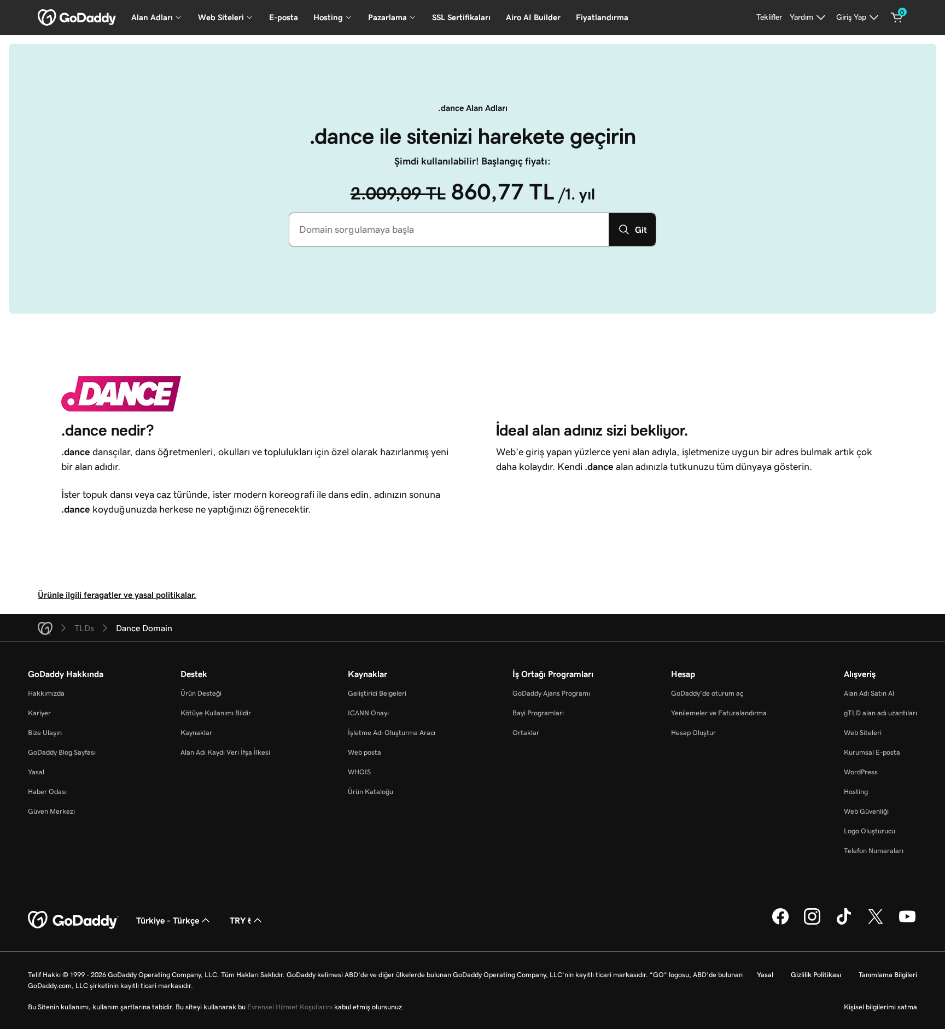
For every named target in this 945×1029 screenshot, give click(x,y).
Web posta (364, 752)
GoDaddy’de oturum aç (707, 693)
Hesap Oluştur (693, 732)
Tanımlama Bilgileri (888, 974)
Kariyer (39, 712)
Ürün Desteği (200, 693)
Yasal (36, 771)
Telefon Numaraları (873, 850)
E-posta (283, 17)
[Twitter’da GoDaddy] (875, 923)
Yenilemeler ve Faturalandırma (719, 712)
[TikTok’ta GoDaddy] (844, 923)
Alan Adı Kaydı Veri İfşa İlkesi (225, 752)
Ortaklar (525, 732)
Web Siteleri (863, 732)
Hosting (856, 791)
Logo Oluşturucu (869, 830)
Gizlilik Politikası (816, 974)
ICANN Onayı (368, 712)
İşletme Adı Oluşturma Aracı (391, 732)
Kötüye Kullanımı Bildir (215, 712)
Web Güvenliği (866, 811)
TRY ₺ (240, 920)
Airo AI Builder (533, 17)
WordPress (861, 771)
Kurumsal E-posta (872, 752)
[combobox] (449, 229)
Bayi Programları (538, 712)
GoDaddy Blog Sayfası (62, 752)
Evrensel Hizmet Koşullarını (289, 1006)
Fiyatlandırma (602, 17)
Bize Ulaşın (45, 732)
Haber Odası (47, 791)
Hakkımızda (46, 693)
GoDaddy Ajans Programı (551, 693)
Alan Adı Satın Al (869, 693)
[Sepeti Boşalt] (897, 17)
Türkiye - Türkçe (167, 920)
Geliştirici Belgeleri (377, 693)
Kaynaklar (196, 732)
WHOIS (359, 771)
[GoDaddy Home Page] (73, 920)
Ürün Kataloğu (370, 791)
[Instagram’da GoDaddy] (812, 923)
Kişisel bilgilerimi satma (880, 1006)
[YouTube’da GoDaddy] (907, 923)
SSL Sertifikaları (461, 17)
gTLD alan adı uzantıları (880, 712)
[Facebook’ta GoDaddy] (780, 923)
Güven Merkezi (51, 811)
